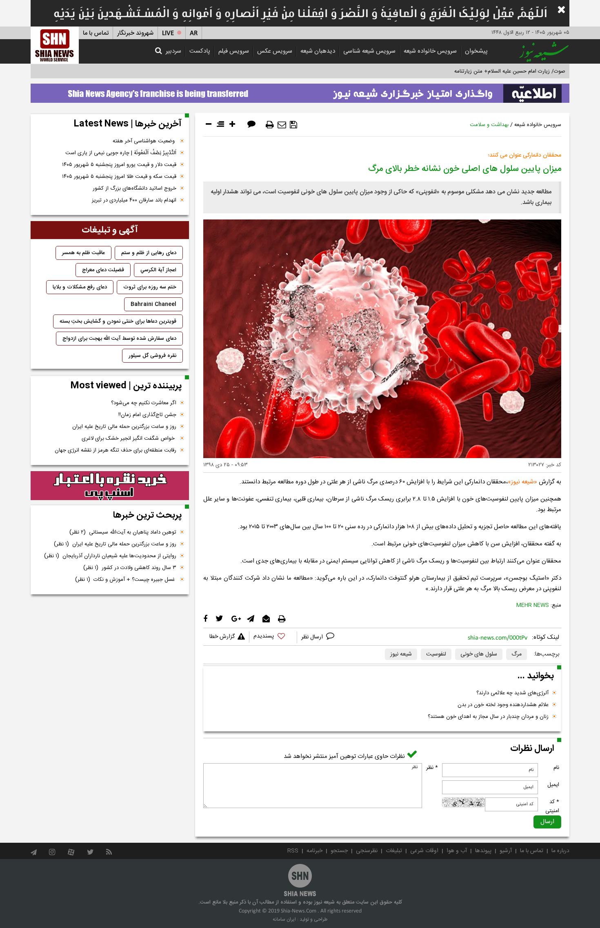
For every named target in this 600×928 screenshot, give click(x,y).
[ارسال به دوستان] (282, 125)
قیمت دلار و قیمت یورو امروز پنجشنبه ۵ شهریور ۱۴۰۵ (119, 164)
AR (194, 33)
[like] (273, 637)
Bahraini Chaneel (153, 304)
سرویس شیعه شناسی (369, 51)
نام (556, 767)
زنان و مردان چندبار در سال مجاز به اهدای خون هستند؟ (488, 716)
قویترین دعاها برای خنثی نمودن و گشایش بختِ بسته (118, 321)
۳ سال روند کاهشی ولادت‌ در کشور (129, 567)
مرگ (516, 654)
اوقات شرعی (424, 851)
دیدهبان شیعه (317, 51)
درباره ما (560, 851)
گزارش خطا (222, 637)
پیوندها (483, 851)
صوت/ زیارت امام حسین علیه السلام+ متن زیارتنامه (509, 71)
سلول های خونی (478, 654)
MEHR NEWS (532, 605)
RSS (292, 851)
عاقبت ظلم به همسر (83, 252)
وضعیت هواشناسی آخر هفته (144, 141)
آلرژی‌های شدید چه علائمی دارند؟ (512, 693)
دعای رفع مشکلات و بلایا (80, 287)
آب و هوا (457, 851)
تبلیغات (394, 851)
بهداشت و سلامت (489, 124)
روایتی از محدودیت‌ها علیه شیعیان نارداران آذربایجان (110, 555)
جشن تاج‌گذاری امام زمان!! (146, 414)
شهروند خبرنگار (135, 33)
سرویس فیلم (233, 51)
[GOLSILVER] (110, 485)
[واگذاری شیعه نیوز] (300, 90)
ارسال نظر (312, 637)
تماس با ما (96, 33)
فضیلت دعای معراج (103, 270)
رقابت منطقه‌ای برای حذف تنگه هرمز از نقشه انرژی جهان (115, 450)
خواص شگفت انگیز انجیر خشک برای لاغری (129, 438)
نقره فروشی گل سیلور (152, 355)
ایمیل (553, 784)
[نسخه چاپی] (270, 125)
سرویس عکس (274, 51)
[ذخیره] (293, 125)
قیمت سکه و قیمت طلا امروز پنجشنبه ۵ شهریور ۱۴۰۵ (119, 176)
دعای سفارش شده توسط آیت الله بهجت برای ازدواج (119, 338)
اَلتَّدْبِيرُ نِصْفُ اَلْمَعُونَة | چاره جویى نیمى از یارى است (120, 152)
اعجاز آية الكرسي (158, 270)
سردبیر (173, 51)
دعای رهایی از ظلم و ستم (148, 252)
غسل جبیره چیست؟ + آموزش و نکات (125, 579)
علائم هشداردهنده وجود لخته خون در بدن (503, 704)
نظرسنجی (367, 851)
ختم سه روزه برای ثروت (149, 287)
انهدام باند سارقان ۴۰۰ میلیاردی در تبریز (134, 200)
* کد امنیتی (552, 806)
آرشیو (506, 851)
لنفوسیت (436, 654)
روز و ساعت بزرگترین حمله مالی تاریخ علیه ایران (124, 426)
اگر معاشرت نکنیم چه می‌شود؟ (143, 403)
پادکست (199, 51)
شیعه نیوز (522, 482)
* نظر (432, 767)
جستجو (339, 851)
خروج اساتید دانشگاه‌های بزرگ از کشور (134, 188)
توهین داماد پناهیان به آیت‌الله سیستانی (122, 532)
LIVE (168, 33)
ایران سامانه (284, 919)
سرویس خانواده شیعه (430, 51)
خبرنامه (314, 851)
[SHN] (55, 45)
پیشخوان (476, 51)
